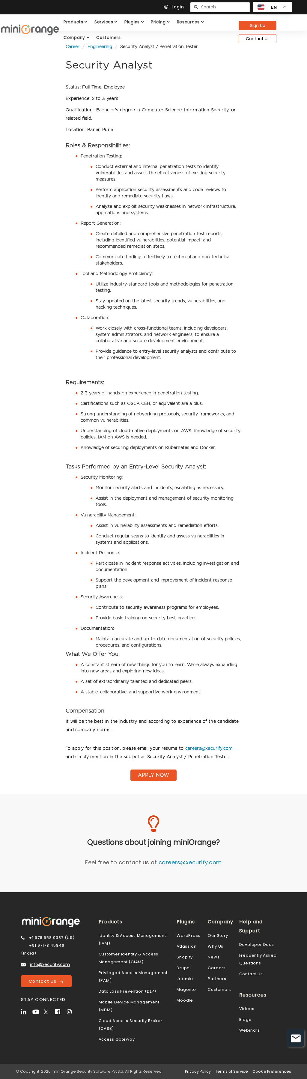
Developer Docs (256, 944)
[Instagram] (72, 1011)
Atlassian (186, 946)
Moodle (185, 1000)
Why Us (215, 946)
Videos (247, 1009)
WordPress (188, 935)
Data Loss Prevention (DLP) (127, 991)
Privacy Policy (198, 1071)
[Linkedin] (26, 1011)
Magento (186, 989)
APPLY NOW (153, 775)
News (213, 957)
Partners (217, 979)
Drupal (184, 968)
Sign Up (257, 25)
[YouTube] (37, 1011)
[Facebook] (60, 1011)
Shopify (185, 957)
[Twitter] (49, 1011)
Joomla (185, 979)
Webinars (249, 1030)
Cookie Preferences (271, 1071)
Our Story (218, 935)
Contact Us (258, 39)
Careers (217, 968)
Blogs (245, 1019)
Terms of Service (231, 1071)
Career (72, 47)
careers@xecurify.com (209, 748)
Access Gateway (117, 1039)
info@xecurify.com (50, 964)
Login (178, 7)
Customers (219, 989)
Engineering (100, 47)
